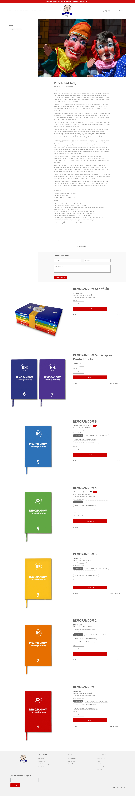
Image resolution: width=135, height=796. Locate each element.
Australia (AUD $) (119, 10)
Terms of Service (72, 764)
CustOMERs (41, 761)
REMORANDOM (24, 10)
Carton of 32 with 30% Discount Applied (86, 442)
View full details (114, 314)
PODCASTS (33, 10)
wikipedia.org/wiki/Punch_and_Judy (65, 193)
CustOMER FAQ (102, 758)
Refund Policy (72, 761)
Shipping (82, 297)
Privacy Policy (72, 758)
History (18, 29)
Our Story (41, 758)
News (99, 761)
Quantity (75, 300)
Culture (12, 29)
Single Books (78, 435)
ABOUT (44, 10)
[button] (11, 10)
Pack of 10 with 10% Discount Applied (96, 435)
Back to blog (83, 246)
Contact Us (101, 769)
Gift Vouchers (101, 764)
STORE (10, 10)
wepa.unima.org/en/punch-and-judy (64, 197)
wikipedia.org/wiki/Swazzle (62, 195)
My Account (101, 766)
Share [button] (57, 90)
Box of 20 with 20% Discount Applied (85, 439)
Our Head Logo (42, 766)
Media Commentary (43, 764)
